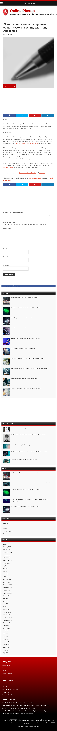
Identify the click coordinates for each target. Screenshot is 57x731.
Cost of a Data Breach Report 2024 (27, 143)
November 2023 (7, 587)
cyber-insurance (8, 168)
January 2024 (6, 582)
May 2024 (5, 571)
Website (6, 265)
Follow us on (13, 286)
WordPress (25, 726)
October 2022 (6, 623)
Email (5, 257)
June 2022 (5, 634)
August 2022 (6, 628)
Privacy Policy (5, 692)
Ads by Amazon (50, 215)
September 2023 (7, 593)
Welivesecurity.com (35, 178)
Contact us (5, 684)
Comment (7, 229)
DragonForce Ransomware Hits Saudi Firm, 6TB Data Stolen (18, 708)
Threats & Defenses (8, 531)
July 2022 (5, 631)
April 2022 (6, 639)
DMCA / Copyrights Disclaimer (10, 689)
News (4, 526)
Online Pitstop (30, 3)
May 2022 (5, 636)
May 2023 (5, 604)
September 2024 (7, 560)
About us (4, 686)
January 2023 (6, 615)
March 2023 (6, 609)
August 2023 (6, 596)
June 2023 (5, 601)
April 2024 (6, 574)
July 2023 (5, 598)
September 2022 (7, 625)
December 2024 (7, 552)
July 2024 (5, 566)
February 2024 (7, 579)
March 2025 (6, 544)
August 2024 (6, 563)
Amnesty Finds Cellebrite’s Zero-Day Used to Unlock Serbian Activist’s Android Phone (25, 705)
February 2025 (7, 547)
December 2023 (7, 585)
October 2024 (6, 558)
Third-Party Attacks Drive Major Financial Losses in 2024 (17, 703)
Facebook (22, 173)
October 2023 (6, 590)
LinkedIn (33, 173)
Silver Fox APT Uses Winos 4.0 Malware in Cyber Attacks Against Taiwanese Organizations (27, 711)
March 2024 (6, 577)
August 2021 (6, 650)
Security (5, 528)
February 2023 (7, 612)
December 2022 (7, 617)
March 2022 (6, 642)
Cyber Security (9, 86)
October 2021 (6, 644)
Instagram (42, 173)
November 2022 (7, 620)
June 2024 (5, 568)
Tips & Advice (6, 534)
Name (5, 248)
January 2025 (6, 549)
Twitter (27, 173)
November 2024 (7, 555)
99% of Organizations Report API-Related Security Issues (17, 713)
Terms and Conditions (8, 695)
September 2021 (7, 647)
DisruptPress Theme (34, 726)
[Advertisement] (28, 101)
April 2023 (6, 606)
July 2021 (5, 653)
